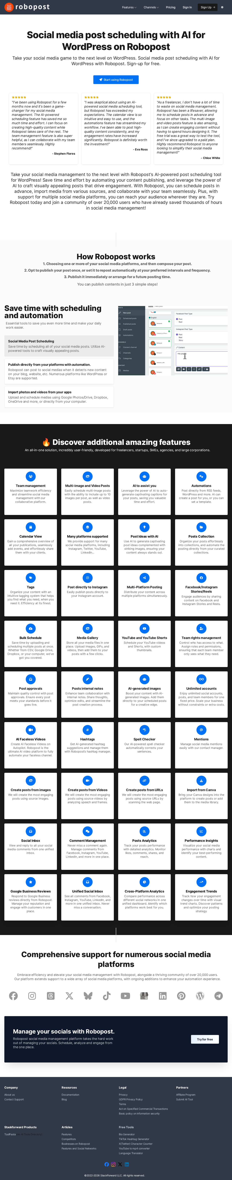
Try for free (205, 1039)
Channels (150, 7)
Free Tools (126, 1127)
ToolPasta (10, 1134)
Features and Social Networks (79, 1148)
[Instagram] (113, 1164)
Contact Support (14, 1099)
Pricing (170, 7)
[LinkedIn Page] (127, 1164)
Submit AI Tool (184, 1099)
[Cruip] (27, 7)
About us (9, 1094)
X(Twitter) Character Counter (135, 1143)
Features (128, 7)
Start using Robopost (118, 79)
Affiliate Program (185, 1094)
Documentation (70, 1094)
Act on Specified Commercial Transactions (143, 1108)
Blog (64, 1099)
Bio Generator (127, 1134)
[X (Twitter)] (120, 1164)
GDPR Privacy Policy (131, 1099)
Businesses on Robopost (76, 1143)
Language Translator (131, 1153)
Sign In (187, 7)
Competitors (69, 1139)
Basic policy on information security (139, 1113)
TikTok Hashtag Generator (134, 1139)
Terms (122, 1104)
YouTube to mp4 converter (134, 1148)
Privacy (123, 1094)
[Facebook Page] (106, 1164)
